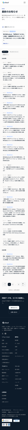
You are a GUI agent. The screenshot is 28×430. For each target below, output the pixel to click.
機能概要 (4, 372)
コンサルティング (19, 356)
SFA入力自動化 (5, 350)
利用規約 (4, 412)
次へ (22, 284)
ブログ (16, 376)
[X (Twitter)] (2, 333)
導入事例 (17, 369)
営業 (3, 340)
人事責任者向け (5, 362)
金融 (16, 346)
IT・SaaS (17, 343)
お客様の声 (17, 372)
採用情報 (4, 398)
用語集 (16, 385)
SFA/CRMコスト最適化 (7, 353)
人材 (16, 350)
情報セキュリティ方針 (13, 412)
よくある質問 (18, 388)
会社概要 (4, 395)
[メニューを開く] (24, 2)
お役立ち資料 (18, 379)
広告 (16, 353)
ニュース (17, 382)
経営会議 (4, 346)
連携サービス (5, 376)
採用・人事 (4, 343)
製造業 (16, 340)
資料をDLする (14, 307)
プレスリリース (14, 51)
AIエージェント (5, 369)
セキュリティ (5, 382)
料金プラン (4, 379)
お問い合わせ (14, 312)
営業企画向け (5, 359)
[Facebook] (5, 333)
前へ (5, 284)
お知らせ (5, 54)
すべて (5, 51)
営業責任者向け (5, 356)
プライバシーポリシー (18, 410)
